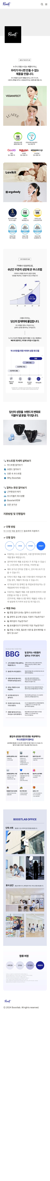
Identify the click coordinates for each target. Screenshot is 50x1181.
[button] (42, 4)
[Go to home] (7, 4)
